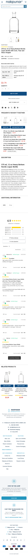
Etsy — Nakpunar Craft (15, 531)
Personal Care (20, 443)
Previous (1, 385)
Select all (5, 127)
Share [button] (5, 267)
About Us (7, 463)
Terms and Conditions (7, 458)
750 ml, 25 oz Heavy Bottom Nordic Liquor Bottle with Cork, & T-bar (21, 390)
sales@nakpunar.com (15, 427)
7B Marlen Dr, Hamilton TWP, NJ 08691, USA (15, 422)
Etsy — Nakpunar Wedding (15, 534)
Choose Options (11, 151)
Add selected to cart (17, 127)
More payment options (14, 98)
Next (26, 385)
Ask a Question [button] (14, 241)
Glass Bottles (7, 441)
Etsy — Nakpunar (15, 529)
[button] (14, 102)
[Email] (5, 107)
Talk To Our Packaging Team (13, 517)
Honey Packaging (20, 441)
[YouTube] (21, 540)
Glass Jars (7, 438)
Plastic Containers (7, 443)
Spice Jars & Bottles (21, 438)
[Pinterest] (17, 107)
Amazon (20, 527)
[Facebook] (2, 107)
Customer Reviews (7, 466)
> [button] (14, 358)
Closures (7, 446)
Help (7, 469)
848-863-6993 (15, 425)
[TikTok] (24, 540)
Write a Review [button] (14, 238)
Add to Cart (7, 385)
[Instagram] (7, 540)
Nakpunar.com (11, 527)
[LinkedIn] (17, 540)
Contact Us (7, 455)
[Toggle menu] (2, 2)
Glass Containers (6, 449)
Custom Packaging (20, 446)
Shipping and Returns (7, 461)
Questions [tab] (5, 246)
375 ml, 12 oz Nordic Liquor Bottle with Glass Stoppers (7, 390)
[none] (14, 22)
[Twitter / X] (10, 540)
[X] (11, 107)
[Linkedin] (14, 107)
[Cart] (26, 2)
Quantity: (4, 86)
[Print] (8, 107)
